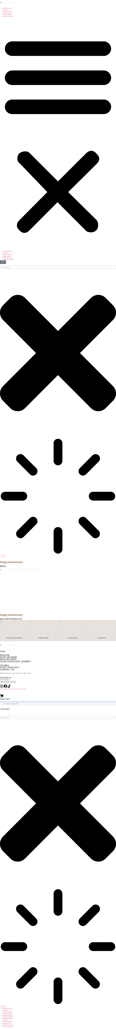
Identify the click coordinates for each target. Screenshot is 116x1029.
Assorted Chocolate (8, 16)
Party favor (5, 10)
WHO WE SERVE (8, 659)
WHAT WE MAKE (8, 657)
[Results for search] (58, 496)
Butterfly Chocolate (43, 638)
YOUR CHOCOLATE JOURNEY (15, 661)
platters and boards (8, 14)
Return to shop (5, 709)
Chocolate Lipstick (72, 638)
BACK (3, 566)
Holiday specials (7, 13)
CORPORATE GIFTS (7, 8)
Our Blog (4, 665)
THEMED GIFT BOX (7, 11)
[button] (58, 134)
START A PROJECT (9, 667)
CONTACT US (7, 669)
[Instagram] (1, 686)
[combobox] (58, 267)
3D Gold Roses (101, 638)
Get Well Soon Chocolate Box (14, 638)
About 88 (4, 655)
